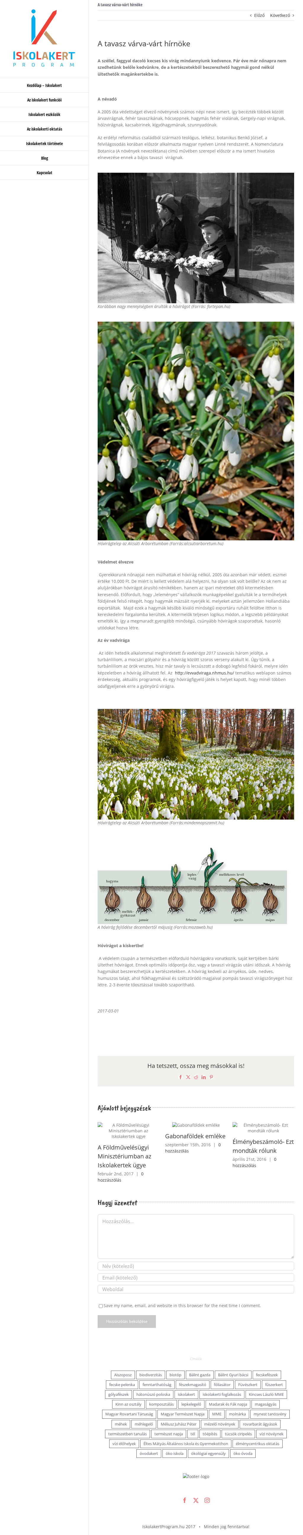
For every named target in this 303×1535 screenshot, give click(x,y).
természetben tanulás (127, 1419)
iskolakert (186, 1379)
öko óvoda (242, 1439)
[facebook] (184, 1485)
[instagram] (207, 1485)
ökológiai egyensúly (208, 1439)
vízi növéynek (271, 1419)
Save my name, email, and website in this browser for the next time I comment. (182, 1291)
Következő (280, 15)
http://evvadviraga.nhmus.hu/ (204, 673)
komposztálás (161, 1389)
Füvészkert (247, 1370)
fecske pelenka (122, 1370)
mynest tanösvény (270, 1399)
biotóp (175, 1360)
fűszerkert (274, 1370)
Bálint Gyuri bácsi (233, 1360)
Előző (259, 15)
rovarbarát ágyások (260, 1409)
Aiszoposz (123, 1360)
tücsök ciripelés (238, 1419)
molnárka (237, 1399)
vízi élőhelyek (124, 1429)
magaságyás (265, 1389)
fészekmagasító (192, 1370)
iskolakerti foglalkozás (222, 1379)
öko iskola (174, 1439)
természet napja (168, 1419)
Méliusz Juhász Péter (178, 1409)
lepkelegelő (191, 1389)
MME (216, 1399)
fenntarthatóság (157, 1370)
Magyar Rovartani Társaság (129, 1399)
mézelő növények (219, 1409)
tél (193, 1419)
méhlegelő (144, 1409)
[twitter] (196, 1485)
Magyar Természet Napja (182, 1399)
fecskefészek (267, 1360)
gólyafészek (118, 1379)
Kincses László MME (266, 1379)
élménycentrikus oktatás (257, 1429)
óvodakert (149, 1439)
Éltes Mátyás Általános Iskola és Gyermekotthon (186, 1429)
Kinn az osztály (128, 1389)
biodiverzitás (150, 1360)
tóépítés (210, 1419)
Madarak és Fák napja (228, 1389)
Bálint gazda (199, 1360)
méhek (121, 1409)
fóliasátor (222, 1370)
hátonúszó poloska (153, 1379)
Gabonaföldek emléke (128, 1136)
